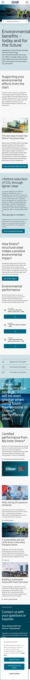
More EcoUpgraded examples (13, 231)
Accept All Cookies (14, 659)
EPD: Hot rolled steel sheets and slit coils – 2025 (16, 310)
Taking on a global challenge (10, 599)
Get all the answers (8, 520)
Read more (6, 560)
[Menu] (27, 2)
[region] (14, 658)
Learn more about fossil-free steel (15, 166)
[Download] (15, 317)
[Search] (2, 2)
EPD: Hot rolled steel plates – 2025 (17, 325)
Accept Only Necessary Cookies (14, 666)
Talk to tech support (10, 279)
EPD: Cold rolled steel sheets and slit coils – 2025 (16, 340)
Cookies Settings (14, 673)
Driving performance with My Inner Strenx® (14, 459)
